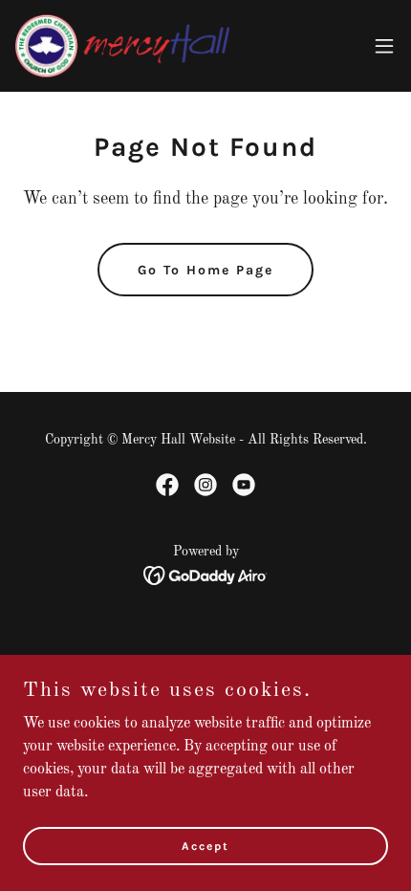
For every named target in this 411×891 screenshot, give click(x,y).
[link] (122, 46)
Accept (205, 845)
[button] (384, 46)
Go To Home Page (205, 270)
